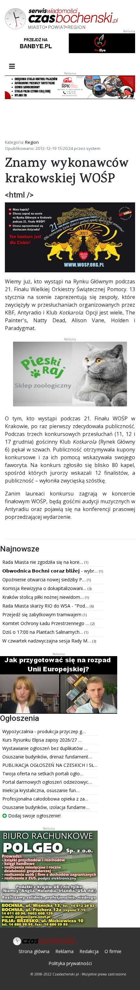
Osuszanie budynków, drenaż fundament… (47, 757)
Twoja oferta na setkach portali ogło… (42, 773)
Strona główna (34, 951)
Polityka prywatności (70, 963)
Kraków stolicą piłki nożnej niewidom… (43, 597)
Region (32, 142)
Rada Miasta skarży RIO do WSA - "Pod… (46, 606)
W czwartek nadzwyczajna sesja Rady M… (47, 641)
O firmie (113, 951)
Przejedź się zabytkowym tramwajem (42, 614)
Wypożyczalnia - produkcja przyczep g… (44, 731)
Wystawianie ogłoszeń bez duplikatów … (45, 748)
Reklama (64, 951)
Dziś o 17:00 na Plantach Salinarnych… (43, 632)
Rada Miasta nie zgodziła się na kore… (43, 562)
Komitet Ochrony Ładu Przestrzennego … (46, 623)
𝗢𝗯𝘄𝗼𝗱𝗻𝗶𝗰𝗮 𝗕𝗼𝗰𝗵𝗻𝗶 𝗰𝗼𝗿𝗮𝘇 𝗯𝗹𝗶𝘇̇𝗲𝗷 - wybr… (50, 571)
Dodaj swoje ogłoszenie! (34, 816)
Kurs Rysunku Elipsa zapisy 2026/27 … (42, 740)
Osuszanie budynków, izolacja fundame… (45, 807)
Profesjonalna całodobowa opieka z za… (45, 799)
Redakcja (89, 951)
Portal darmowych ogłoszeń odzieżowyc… (47, 782)
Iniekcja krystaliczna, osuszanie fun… (40, 790)
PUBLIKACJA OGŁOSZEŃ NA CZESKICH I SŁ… (49, 765)
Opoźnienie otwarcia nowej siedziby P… (44, 579)
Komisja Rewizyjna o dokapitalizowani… (45, 588)
